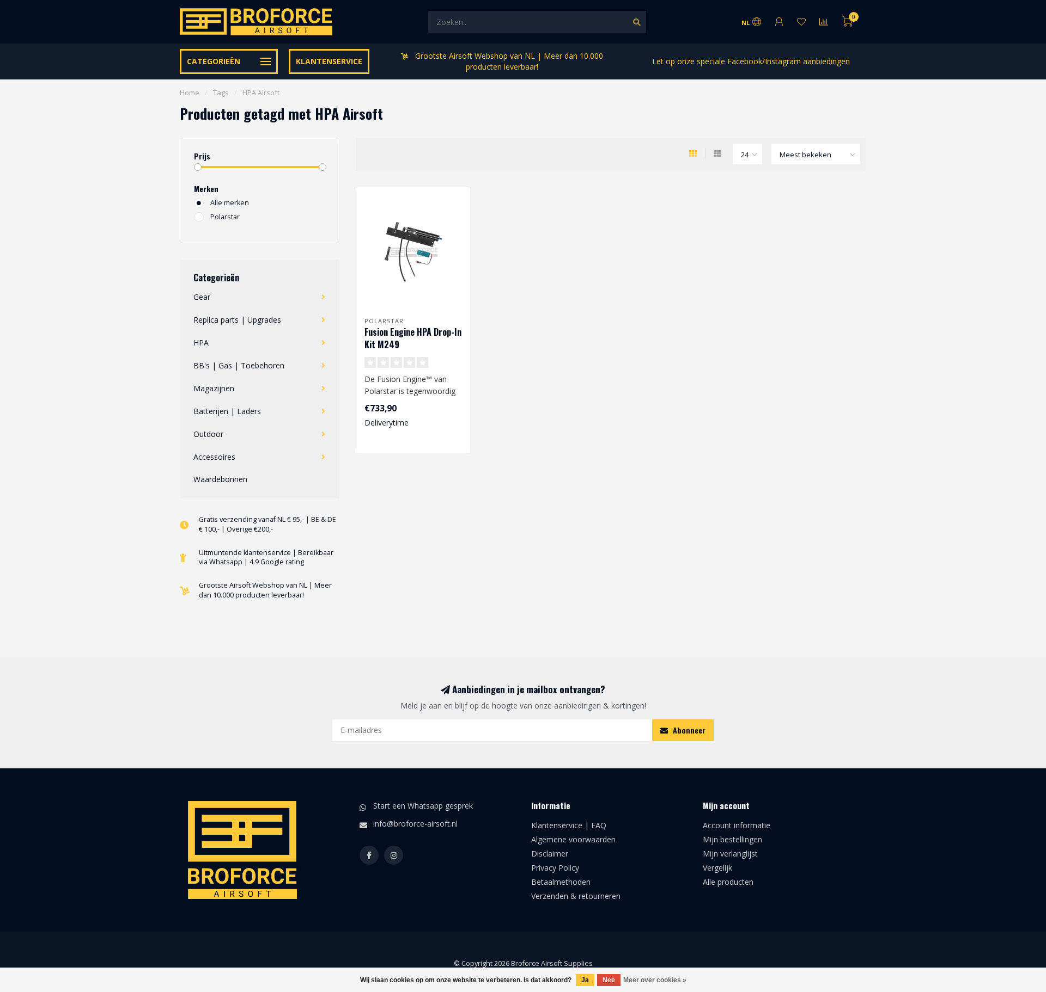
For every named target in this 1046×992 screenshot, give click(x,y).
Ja (585, 980)
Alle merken (229, 202)
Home (189, 92)
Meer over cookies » (654, 980)
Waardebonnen (220, 479)
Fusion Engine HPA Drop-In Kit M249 (412, 338)
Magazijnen (213, 388)
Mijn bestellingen (732, 839)
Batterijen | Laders (227, 411)
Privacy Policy (555, 867)
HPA (201, 342)
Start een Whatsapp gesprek (423, 805)
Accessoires (214, 457)
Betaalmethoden (561, 882)
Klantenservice (329, 61)
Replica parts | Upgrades (237, 320)
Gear (201, 297)
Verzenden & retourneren (576, 896)
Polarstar (225, 216)
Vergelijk (717, 867)
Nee (609, 980)
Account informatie (736, 825)
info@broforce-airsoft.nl (415, 823)
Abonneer (688, 730)
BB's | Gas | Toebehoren (238, 365)
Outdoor (208, 434)
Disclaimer (549, 853)
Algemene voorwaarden (573, 839)
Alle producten (728, 882)
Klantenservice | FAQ (568, 825)
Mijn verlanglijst (730, 853)
